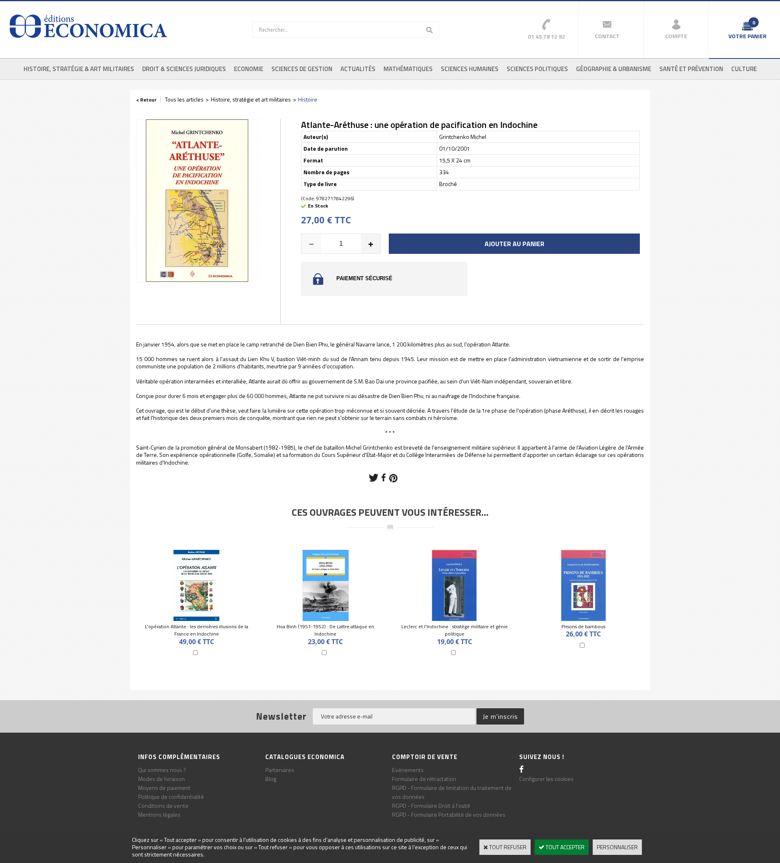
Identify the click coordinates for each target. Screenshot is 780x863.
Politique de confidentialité (171, 796)
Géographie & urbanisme (613, 69)
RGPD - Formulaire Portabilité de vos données (448, 814)
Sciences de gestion (301, 69)
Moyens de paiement (164, 787)
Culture (744, 69)
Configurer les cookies (546, 778)
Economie (248, 69)
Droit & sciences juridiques (184, 69)
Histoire (307, 99)
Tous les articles (184, 99)
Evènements (408, 770)
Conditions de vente (163, 805)
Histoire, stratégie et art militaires (251, 99)
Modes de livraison (161, 778)
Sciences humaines (469, 69)
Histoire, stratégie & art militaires (79, 69)
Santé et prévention (691, 69)
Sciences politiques (537, 69)
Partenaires (279, 770)
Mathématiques (408, 69)
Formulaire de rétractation (424, 778)
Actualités (357, 69)
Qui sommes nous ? (162, 770)
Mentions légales (159, 814)
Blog (270, 778)
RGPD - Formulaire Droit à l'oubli (431, 805)
